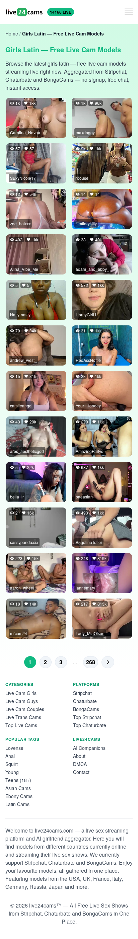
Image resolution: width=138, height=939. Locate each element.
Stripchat (82, 693)
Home (11, 33)
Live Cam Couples (24, 709)
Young (12, 772)
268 (90, 662)
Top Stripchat (87, 717)
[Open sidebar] (128, 11)
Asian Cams (18, 788)
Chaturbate (85, 701)
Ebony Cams (18, 796)
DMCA (80, 764)
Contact (81, 772)
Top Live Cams (21, 725)
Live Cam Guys (21, 701)
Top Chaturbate (89, 725)
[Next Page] (107, 662)
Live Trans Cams (23, 717)
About (79, 756)
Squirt (11, 764)
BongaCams (86, 709)
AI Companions (89, 748)
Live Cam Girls (21, 693)
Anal (10, 756)
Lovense (14, 748)
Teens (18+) (18, 780)
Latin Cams (17, 804)
